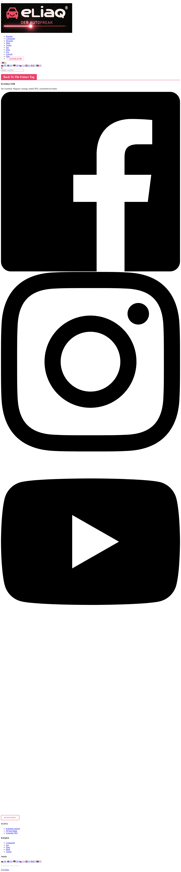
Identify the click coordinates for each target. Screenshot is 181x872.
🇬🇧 (10, 65)
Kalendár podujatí (13, 829)
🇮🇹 (33, 65)
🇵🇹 (39, 65)
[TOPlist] (5, 870)
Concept (9, 54)
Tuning (8, 45)
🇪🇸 (28, 65)
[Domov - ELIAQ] (36, 32)
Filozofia (9, 41)
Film (7, 56)
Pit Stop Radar (11, 831)
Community (10, 39)
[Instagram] (90, 451)
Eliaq (8, 50)
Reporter (9, 36)
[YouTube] (90, 631)
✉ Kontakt (10, 818)
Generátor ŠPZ (12, 833)
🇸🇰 (4, 65)
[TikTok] (90, 811)
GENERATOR (15, 59)
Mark (8, 43)
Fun (7, 52)
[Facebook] (90, 271)
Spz (7, 47)
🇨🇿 (22, 65)
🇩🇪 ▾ (3, 63)
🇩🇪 (16, 65)
